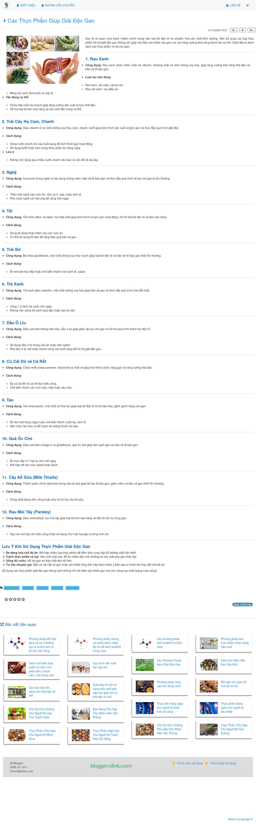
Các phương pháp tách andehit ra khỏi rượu (169, 643)
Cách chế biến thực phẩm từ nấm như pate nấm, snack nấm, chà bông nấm (41, 669)
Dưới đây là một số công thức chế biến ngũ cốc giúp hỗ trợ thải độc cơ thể (105, 691)
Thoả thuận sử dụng (223, 763)
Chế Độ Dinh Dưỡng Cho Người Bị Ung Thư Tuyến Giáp (41, 713)
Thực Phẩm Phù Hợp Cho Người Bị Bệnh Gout (42, 735)
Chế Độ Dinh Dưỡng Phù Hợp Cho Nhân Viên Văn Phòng (169, 729)
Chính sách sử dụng (189, 763)
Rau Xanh (28, 587)
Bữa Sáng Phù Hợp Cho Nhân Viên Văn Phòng (105, 713)
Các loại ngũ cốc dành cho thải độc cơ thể (42, 691)
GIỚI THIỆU (27, 5)
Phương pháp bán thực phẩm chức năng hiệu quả (235, 643)
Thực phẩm (72, 587)
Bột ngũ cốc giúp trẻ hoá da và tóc (233, 684)
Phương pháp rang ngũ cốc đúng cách (169, 684)
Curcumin (42, 587)
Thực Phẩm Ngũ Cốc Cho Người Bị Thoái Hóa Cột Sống (106, 735)
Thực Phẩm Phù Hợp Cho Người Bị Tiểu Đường (234, 729)
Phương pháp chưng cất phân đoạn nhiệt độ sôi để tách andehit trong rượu (107, 645)
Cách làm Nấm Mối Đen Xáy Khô (233, 662)
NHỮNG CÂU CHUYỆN (59, 5)
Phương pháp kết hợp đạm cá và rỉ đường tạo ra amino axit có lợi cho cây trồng (42, 645)
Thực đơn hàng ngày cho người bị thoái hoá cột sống (170, 707)
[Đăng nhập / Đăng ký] (247, 5)
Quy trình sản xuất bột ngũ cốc (104, 665)
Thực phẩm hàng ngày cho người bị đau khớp (232, 707)
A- (233, 30)
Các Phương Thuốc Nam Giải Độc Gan (169, 662)
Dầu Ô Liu (57, 587)
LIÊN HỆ (234, 5)
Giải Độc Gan (11, 587)
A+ (251, 30)
